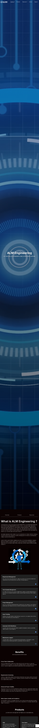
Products (18, 1)
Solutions (12, 1)
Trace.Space (24, 722)
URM (4, 722)
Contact (30, 1)
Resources (24, 1)
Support (36, 1)
